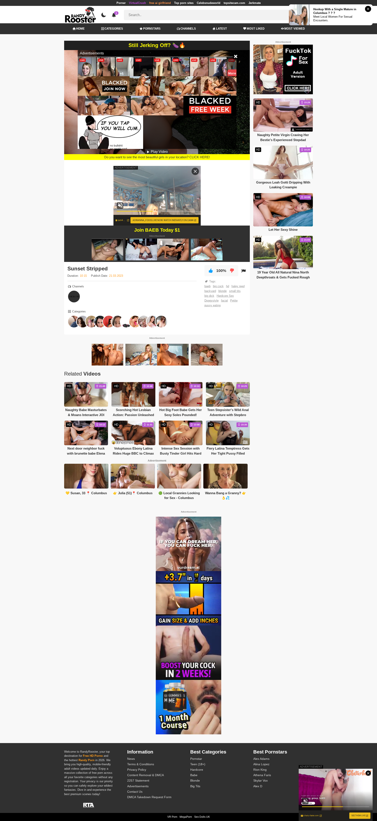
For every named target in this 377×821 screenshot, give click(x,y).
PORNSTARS (152, 28)
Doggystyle (211, 300)
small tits (235, 291)
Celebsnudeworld (208, 3)
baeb (207, 286)
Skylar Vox (260, 780)
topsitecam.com (234, 3)
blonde (222, 291)
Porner (121, 3)
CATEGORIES (114, 28)
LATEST (221, 28)
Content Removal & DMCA (145, 775)
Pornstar (196, 758)
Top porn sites (184, 3)
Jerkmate (254, 3)
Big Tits (195, 786)
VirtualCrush (137, 3)
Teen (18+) (197, 764)
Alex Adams (261, 758)
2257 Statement (138, 780)
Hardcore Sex (225, 295)
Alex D (257, 786)
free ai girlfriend (160, 3)
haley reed (238, 286)
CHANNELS (188, 28)
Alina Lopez (261, 764)
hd (227, 286)
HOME (80, 28)
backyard (210, 291)
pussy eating (212, 305)
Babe (193, 775)
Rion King (260, 769)
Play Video (159, 151)
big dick (209, 295)
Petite (234, 300)
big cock (218, 286)
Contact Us (134, 791)
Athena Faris (262, 775)
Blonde (195, 780)
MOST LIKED (255, 28)
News (131, 758)
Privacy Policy (136, 769)
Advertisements (138, 786)
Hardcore (196, 769)
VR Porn (172, 816)
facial (224, 300)
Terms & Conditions (140, 764)
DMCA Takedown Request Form (149, 797)
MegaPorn (186, 816)
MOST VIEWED (294, 28)
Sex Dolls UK (202, 816)
